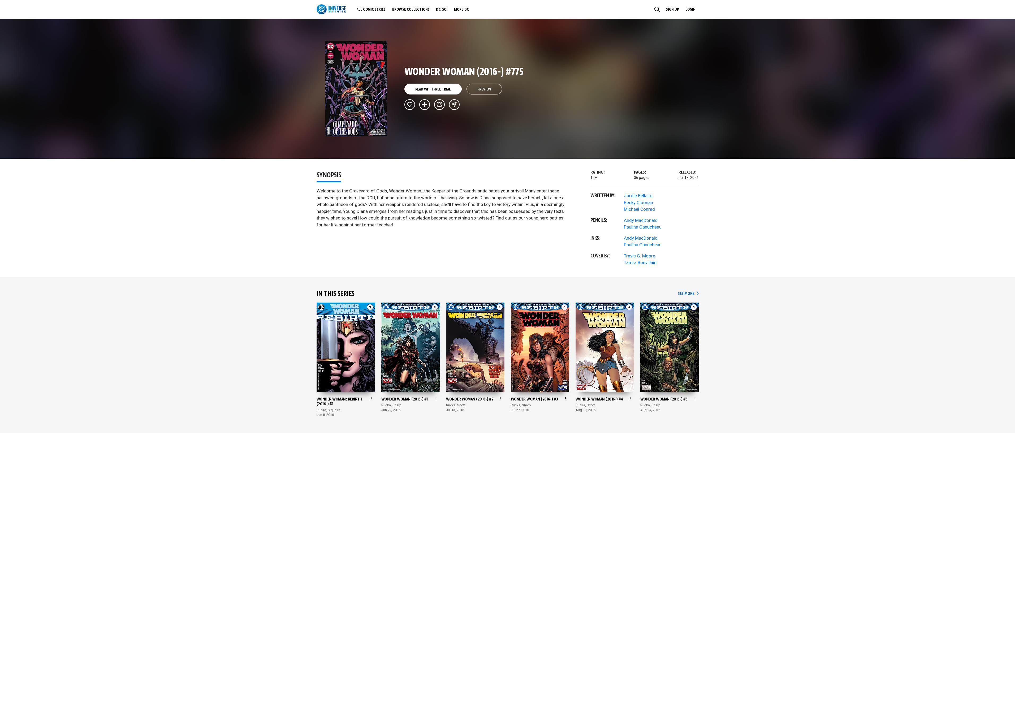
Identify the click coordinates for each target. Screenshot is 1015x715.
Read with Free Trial (433, 89)
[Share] (454, 104)
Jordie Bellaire (638, 195)
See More (688, 293)
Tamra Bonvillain (640, 262)
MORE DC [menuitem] (461, 9)
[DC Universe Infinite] (331, 9)
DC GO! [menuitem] (441, 9)
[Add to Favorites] (409, 104)
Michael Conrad (639, 209)
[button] (657, 9)
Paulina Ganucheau (643, 227)
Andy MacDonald (641, 220)
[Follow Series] (439, 104)
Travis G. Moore (639, 256)
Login (690, 9)
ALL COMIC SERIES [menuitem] (371, 9)
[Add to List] (424, 104)
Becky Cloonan (638, 202)
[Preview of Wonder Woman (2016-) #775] (356, 88)
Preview (484, 89)
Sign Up (672, 9)
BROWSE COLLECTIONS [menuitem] (411, 9)
